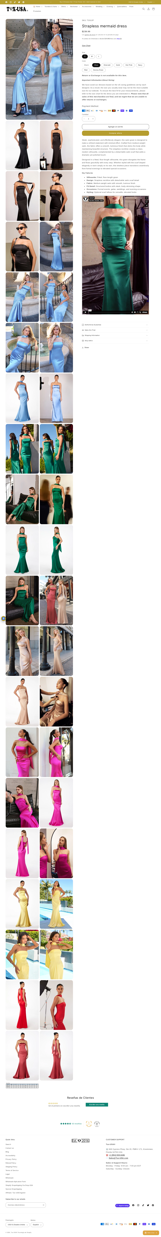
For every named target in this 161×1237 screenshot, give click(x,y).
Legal (8, 1174)
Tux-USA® (14, 1232)
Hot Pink (129, 65)
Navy (140, 65)
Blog (7, 1152)
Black (87, 65)
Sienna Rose (98, 70)
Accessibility (10, 1155)
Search (8, 1144)
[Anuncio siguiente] (110, 2)
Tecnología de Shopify (24, 1232)
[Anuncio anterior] (51, 2)
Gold (118, 65)
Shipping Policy (11, 1167)
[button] (37, 6)
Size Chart (86, 46)
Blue (96, 65)
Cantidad (85, 114)
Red (85, 70)
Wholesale (9, 1178)
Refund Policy (11, 1163)
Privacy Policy (11, 1159)
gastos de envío (90, 34)
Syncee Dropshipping (14, 1189)
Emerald (107, 65)
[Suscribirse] (43, 1205)
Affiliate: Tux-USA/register (16, 1193)
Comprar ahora (115, 133)
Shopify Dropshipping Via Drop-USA (19, 1185)
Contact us (10, 1148)
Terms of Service (12, 1170)
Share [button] (87, 347)
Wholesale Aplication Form (16, 1181)
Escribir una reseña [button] (96, 1104)
